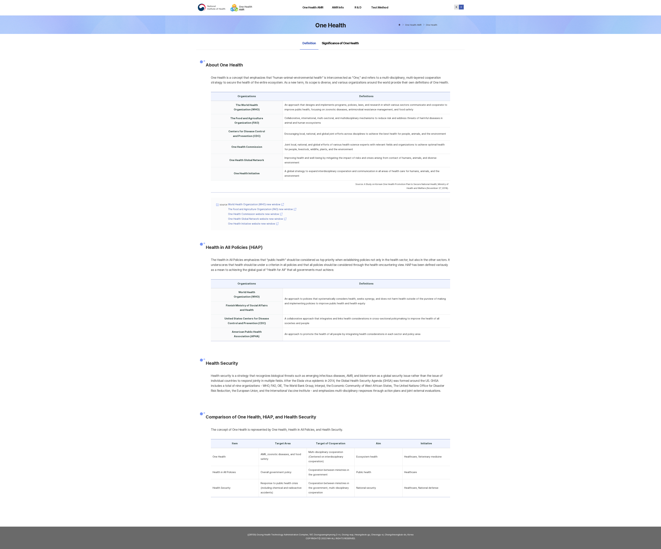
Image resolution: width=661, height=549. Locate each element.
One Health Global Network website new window (255, 218)
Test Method (379, 7)
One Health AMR (312, 7)
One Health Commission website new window (253, 214)
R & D (358, 7)
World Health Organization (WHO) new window (254, 204)
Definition (309, 43)
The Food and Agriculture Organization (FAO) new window (260, 209)
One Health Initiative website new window (251, 223)
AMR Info (338, 7)
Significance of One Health (340, 43)
